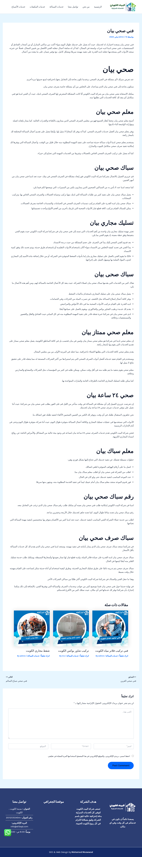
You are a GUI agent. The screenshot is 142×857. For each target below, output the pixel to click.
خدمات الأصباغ (18, 6)
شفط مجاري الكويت (38, 650)
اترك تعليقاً (124, 656)
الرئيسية (98, 6)
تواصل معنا (73, 6)
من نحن (86, 6)
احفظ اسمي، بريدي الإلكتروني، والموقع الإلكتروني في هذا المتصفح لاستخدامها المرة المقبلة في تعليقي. (89, 756)
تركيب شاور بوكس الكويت (73, 650)
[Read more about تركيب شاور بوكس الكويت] (71, 628)
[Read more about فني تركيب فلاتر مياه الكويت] (110, 628)
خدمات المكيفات (37, 6)
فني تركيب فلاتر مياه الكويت (111, 650)
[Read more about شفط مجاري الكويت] (32, 628)
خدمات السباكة (57, 6)
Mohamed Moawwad (82, 852)
